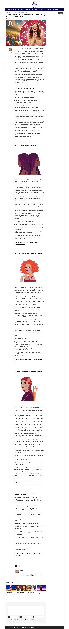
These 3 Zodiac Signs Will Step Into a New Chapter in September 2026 (20, 594)
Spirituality (27, 9)
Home (8, 9)
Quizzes (43, 9)
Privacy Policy (12, 627)
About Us (49, 9)
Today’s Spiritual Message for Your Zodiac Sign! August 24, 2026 (41, 594)
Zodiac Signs (20, 9)
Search (60, 13)
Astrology (13, 9)
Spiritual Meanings (35, 9)
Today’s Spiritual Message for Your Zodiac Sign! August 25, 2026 (10, 594)
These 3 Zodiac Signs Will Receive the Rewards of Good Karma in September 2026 (31, 594)
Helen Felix (22, 570)
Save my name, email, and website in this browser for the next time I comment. (21, 619)
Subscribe (55, 9)
